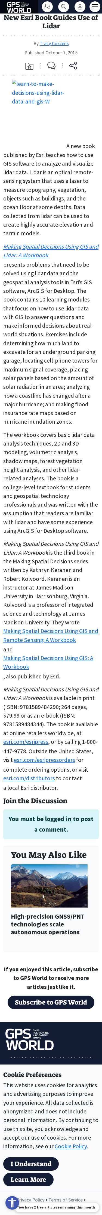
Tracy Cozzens (54, 43)
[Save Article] (29, 66)
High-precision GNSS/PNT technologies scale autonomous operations (48, 924)
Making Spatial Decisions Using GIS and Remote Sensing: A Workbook (50, 635)
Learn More (28, 1179)
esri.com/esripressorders (44, 760)
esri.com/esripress (25, 741)
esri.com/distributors (29, 778)
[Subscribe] (47, 6)
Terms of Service (65, 1200)
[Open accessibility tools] (12, 1203)
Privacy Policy (30, 1200)
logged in (58, 819)
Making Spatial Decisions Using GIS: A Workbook (48, 662)
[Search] (63, 6)
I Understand (31, 1164)
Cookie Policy (71, 1146)
